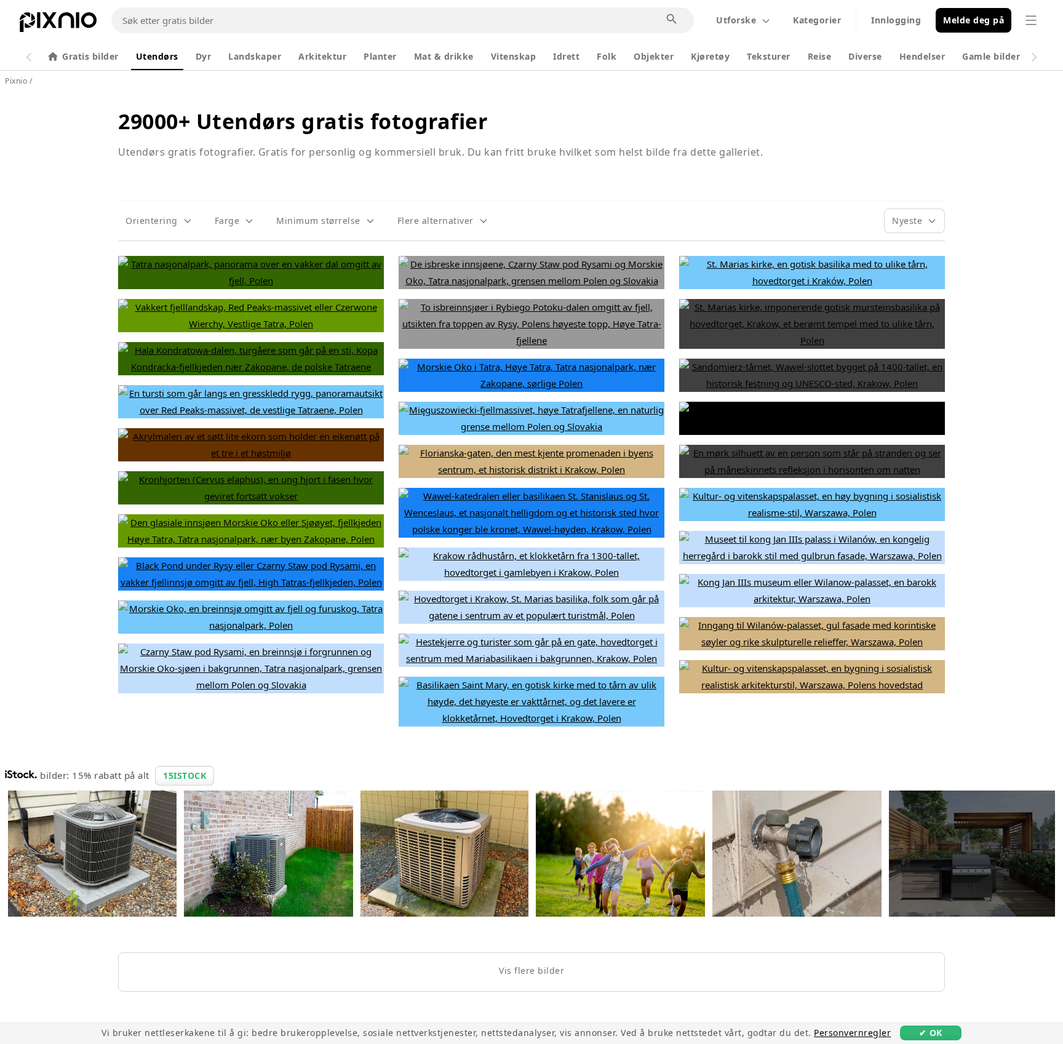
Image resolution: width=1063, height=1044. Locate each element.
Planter (380, 56)
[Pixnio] (58, 24)
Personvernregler (852, 1032)
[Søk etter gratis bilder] (672, 19)
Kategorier (817, 20)
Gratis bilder (90, 56)
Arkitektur (322, 56)
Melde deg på (973, 20)
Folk (606, 56)
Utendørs (157, 56)
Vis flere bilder (531, 970)
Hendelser (922, 56)
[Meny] (1031, 20)
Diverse (865, 56)
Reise (820, 56)
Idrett (566, 56)
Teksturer (768, 56)
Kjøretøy (710, 56)
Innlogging (896, 20)
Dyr (204, 56)
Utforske (736, 20)
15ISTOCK (184, 775)
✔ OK (930, 1032)
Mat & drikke (444, 56)
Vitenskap (513, 56)
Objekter (654, 56)
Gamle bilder (991, 56)
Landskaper (254, 56)
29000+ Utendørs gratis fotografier (302, 121)
